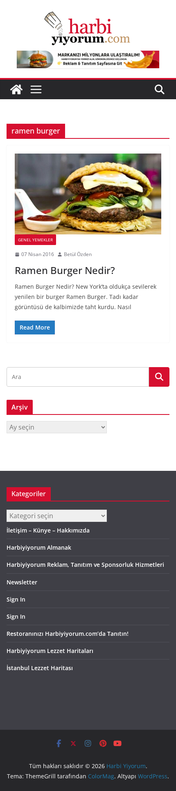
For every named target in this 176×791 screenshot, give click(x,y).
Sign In (16, 599)
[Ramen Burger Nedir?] (88, 194)
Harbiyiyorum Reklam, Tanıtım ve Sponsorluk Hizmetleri (85, 564)
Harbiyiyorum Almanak (39, 547)
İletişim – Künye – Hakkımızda (48, 530)
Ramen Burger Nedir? (65, 270)
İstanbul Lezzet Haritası (40, 668)
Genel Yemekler (35, 240)
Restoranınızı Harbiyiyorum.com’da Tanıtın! (68, 633)
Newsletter (22, 582)
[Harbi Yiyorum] (16, 89)
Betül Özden (78, 254)
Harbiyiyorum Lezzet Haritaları (50, 651)
